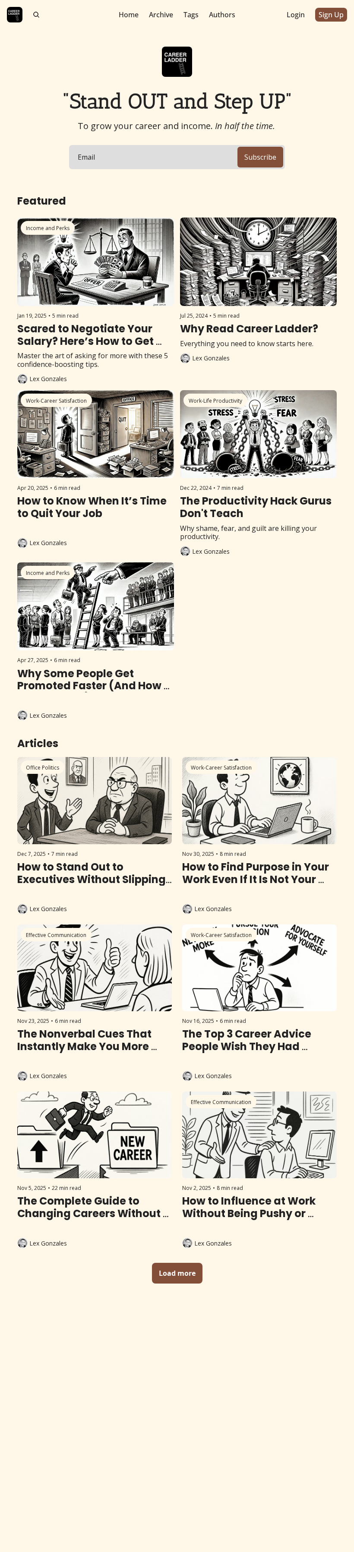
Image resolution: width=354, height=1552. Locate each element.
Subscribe (260, 157)
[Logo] (14, 14)
